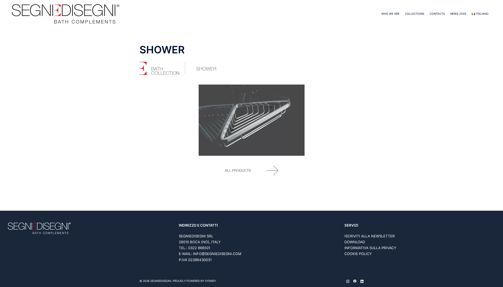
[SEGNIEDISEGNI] (65, 13)
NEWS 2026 (458, 13)
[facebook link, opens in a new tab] (354, 280)
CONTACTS (437, 13)
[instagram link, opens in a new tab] (347, 280)
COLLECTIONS (414, 13)
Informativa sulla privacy (370, 248)
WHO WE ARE (390, 13)
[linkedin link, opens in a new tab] (361, 280)
